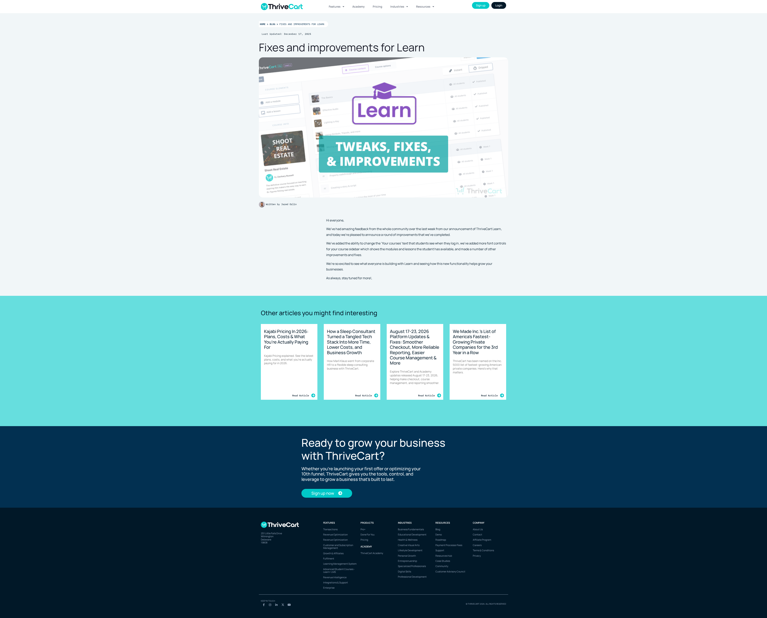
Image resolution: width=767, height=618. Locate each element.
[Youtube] (289, 605)
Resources (423, 6)
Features (335, 6)
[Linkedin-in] (276, 605)
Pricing (377, 6)
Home (262, 24)
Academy (358, 6)
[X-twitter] (283, 605)
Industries (397, 6)
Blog (272, 24)
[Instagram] (270, 605)
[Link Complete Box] (289, 362)
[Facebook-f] (263, 605)
